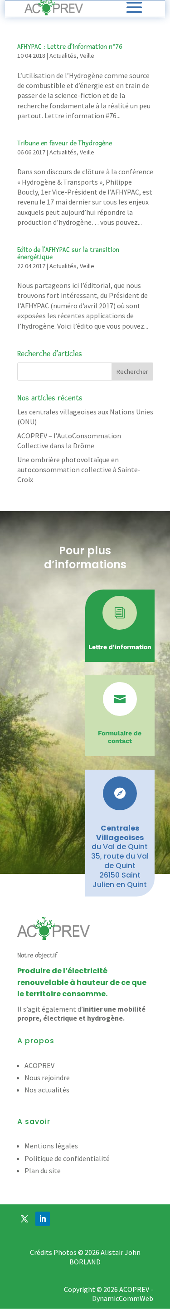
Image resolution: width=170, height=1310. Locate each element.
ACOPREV (39, 1065)
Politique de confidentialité (67, 1158)
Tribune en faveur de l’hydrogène (64, 143)
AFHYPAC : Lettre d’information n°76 (69, 46)
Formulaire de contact (119, 736)
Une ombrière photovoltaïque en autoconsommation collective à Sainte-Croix (79, 469)
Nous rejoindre (47, 1077)
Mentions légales (51, 1145)
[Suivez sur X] (24, 1219)
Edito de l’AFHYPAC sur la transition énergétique (68, 253)
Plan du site (42, 1170)
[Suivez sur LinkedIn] (42, 1219)
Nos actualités (46, 1089)
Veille (87, 55)
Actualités (63, 55)
